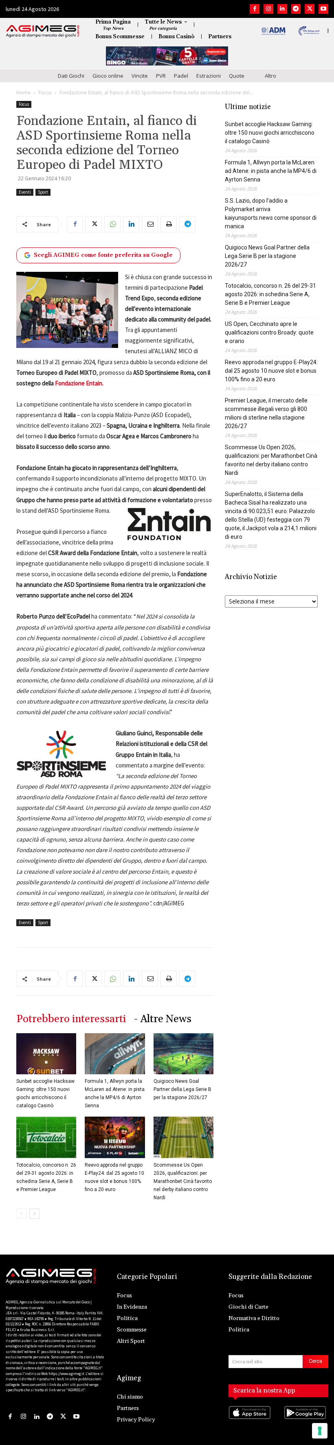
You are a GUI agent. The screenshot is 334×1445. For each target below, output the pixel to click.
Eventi (25, 192)
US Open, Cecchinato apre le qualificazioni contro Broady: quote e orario (269, 332)
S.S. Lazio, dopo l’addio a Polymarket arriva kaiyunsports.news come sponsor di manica (270, 213)
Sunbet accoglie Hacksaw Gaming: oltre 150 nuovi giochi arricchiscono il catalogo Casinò (269, 132)
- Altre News (162, 1019)
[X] (309, 9)
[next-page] (34, 1214)
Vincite (140, 75)
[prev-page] (21, 1214)
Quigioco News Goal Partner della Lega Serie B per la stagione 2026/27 (182, 1089)
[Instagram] (268, 9)
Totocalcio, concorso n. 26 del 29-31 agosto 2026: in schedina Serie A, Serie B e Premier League (270, 294)
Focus (45, 92)
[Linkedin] (282, 9)
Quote (236, 75)
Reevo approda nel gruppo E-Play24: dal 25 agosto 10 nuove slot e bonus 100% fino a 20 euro (271, 371)
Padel (181, 75)
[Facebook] (254, 9)
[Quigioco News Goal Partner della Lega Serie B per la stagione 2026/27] (183, 1053)
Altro (270, 75)
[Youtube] (323, 9)
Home (23, 92)
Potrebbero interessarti (71, 1019)
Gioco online (107, 75)
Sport (43, 192)
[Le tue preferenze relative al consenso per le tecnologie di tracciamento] (319, 1430)
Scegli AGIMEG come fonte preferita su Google (103, 255)
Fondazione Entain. (79, 383)
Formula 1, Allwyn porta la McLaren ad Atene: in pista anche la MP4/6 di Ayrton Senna (270, 171)
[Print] (168, 224)
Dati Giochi (71, 75)
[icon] (251, 1420)
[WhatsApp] (112, 224)
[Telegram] (296, 9)
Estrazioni (208, 75)
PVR (161, 75)
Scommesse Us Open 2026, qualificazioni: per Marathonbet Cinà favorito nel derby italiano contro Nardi (183, 1181)
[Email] (150, 224)
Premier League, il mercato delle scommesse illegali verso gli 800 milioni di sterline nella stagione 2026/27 (266, 413)
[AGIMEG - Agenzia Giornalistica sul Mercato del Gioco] (43, 31)
